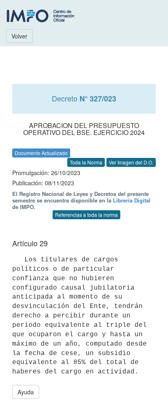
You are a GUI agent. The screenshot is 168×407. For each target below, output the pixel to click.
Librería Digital (131, 200)
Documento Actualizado (41, 152)
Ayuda (26, 392)
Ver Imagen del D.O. (131, 162)
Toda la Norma (86, 162)
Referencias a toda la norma (86, 214)
